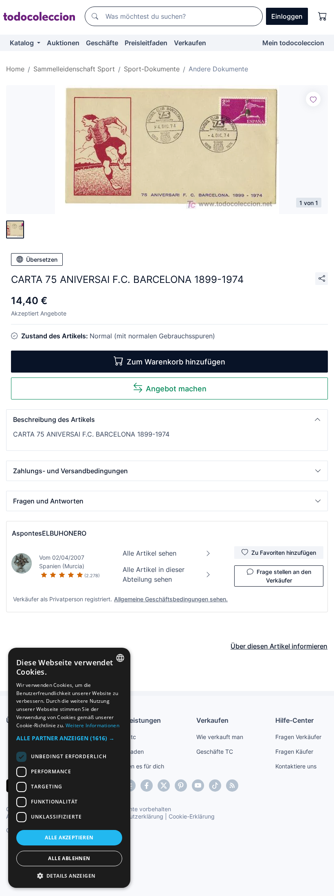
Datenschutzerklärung (133, 816)
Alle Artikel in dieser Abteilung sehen (154, 574)
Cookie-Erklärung (192, 816)
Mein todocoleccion (293, 43)
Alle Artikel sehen (149, 553)
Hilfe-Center (294, 720)
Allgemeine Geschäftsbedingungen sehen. (171, 599)
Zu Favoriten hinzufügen (283, 552)
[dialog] (69, 768)
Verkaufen (190, 43)
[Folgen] (313, 99)
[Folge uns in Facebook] (147, 785)
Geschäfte (102, 43)
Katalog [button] (22, 43)
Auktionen (63, 43)
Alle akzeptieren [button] (69, 837)
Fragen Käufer (294, 751)
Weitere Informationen (92, 725)
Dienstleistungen (134, 720)
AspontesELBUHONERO (49, 533)
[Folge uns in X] (164, 785)
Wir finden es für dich (136, 766)
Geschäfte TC (214, 751)
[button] (167, 419)
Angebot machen (176, 388)
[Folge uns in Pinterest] (181, 785)
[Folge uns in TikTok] (215, 785)
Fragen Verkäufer (298, 736)
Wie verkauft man (219, 736)
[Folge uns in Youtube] (198, 785)
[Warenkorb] (322, 16)
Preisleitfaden (146, 43)
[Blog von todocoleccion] (232, 785)
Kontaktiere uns (295, 766)
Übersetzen (41, 259)
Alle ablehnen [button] (69, 858)
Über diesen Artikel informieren (279, 646)
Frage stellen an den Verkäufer (284, 576)
